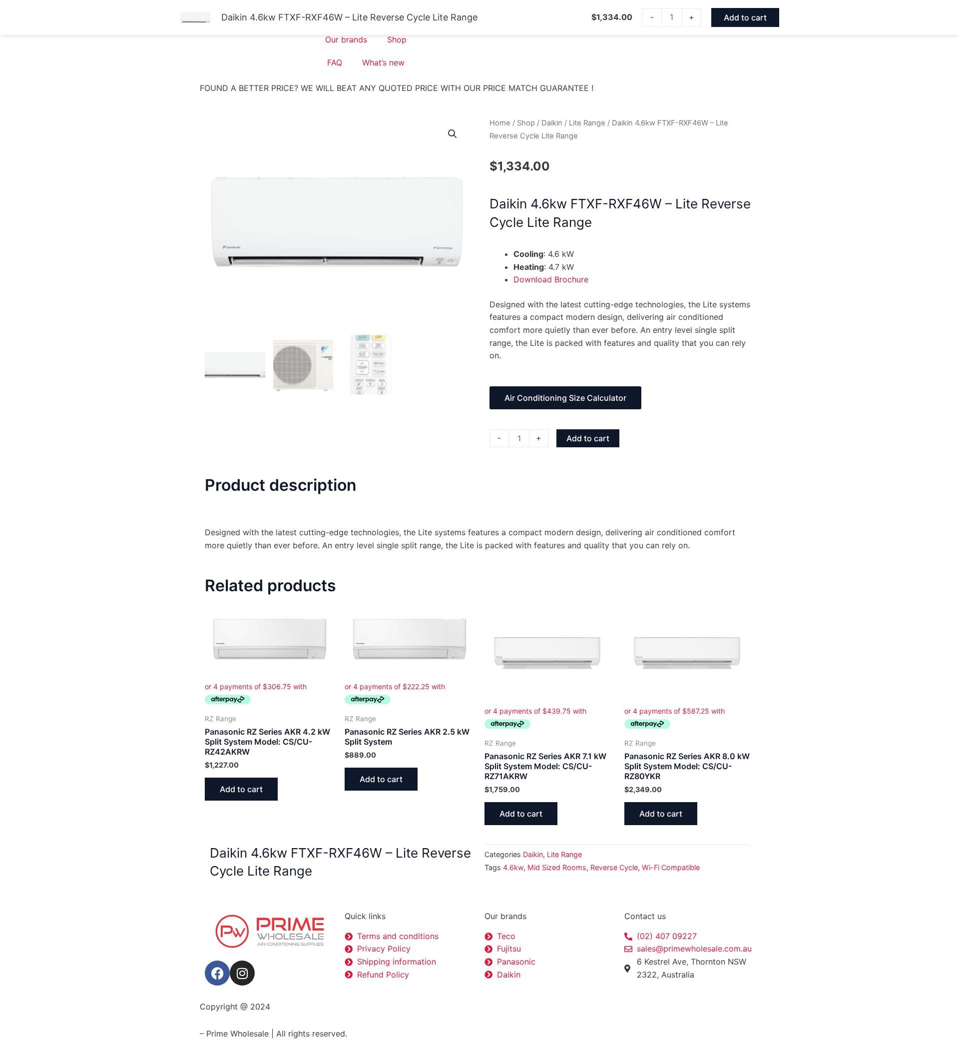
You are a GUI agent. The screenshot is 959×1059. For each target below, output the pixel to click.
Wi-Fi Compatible (671, 867)
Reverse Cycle (614, 867)
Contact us (645, 916)
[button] (453, 134)
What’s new (383, 62)
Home (499, 122)
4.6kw (513, 867)
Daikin (551, 122)
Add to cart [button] (241, 789)
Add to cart (587, 438)
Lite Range (587, 122)
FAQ (334, 62)
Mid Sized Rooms (556, 867)
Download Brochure (550, 279)
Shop (397, 39)
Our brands (346, 39)
